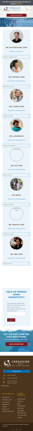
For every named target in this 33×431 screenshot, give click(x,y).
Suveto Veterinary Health (12, 424)
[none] (13, 429)
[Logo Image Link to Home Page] (12, 9)
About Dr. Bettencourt (10, 57)
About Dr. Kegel (8, 204)
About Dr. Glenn (8, 116)
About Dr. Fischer (9, 86)
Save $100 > (19, 3)
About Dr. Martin (9, 234)
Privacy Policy (5, 385)
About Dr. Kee (8, 263)
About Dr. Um (8, 175)
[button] (27, 9)
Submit (11, 320)
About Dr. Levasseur (10, 145)
